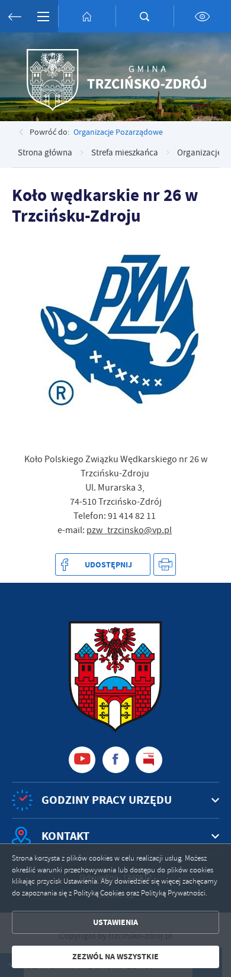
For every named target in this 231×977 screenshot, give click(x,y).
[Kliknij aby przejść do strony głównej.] (87, 16)
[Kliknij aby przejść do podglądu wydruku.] (165, 564)
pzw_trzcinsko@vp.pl (129, 530)
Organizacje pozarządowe (118, 131)
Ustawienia (115, 922)
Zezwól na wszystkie (115, 956)
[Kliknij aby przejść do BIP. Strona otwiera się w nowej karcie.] (149, 759)
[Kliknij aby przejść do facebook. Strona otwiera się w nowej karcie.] (115, 759)
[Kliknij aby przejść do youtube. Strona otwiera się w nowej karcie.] (82, 759)
